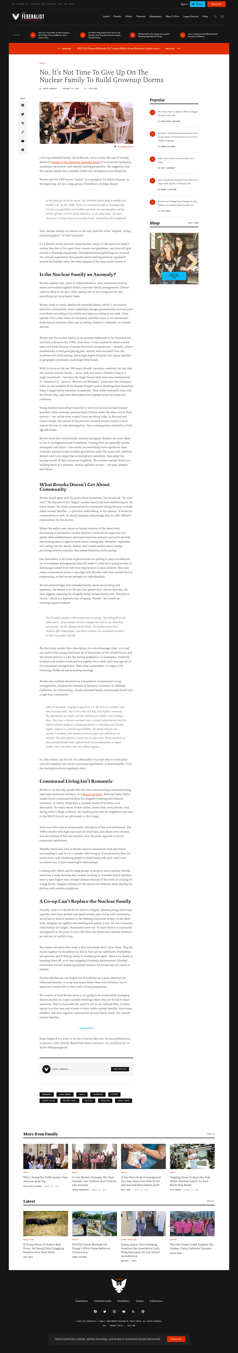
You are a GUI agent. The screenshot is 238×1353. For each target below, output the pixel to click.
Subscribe (216, 3)
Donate (199, 3)
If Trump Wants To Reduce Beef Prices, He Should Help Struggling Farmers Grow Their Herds (43, 1248)
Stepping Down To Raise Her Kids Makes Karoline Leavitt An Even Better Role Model (190, 1181)
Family (82, 1094)
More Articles (120, 1069)
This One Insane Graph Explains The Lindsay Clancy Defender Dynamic (191, 1246)
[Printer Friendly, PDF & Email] (22, 150)
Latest (29, 1201)
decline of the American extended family (76, 162)
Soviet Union (123, 1100)
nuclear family (70, 1100)
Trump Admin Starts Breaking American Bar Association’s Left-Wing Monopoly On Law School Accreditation (140, 1250)
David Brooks (65, 1094)
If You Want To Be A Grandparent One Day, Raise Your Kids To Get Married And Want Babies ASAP (141, 1181)
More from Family (40, 1134)
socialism (105, 1100)
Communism (46, 1094)
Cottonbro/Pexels (125, 146)
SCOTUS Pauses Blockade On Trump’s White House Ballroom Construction (91, 1248)
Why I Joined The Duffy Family (45, 1179)
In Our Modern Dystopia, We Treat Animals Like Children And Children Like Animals (94, 1181)
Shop (155, 223)
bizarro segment (92, 794)
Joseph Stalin (48, 1100)
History (114, 1094)
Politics (89, 1100)
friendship (98, 1094)
